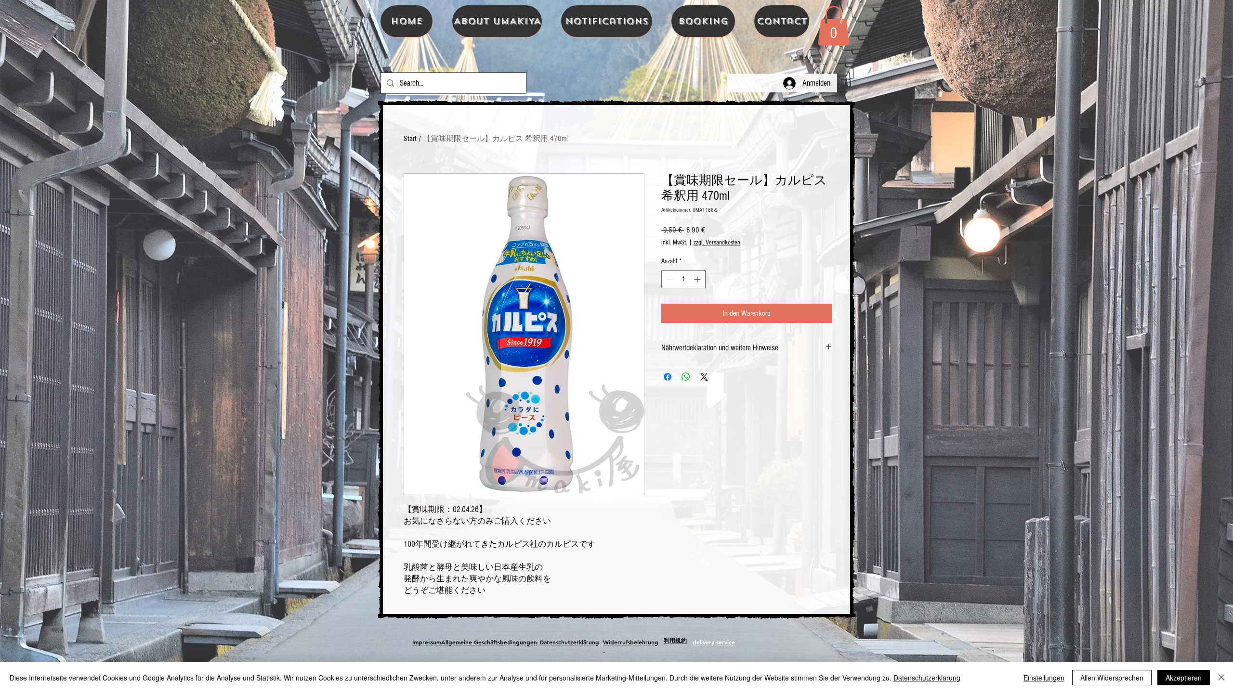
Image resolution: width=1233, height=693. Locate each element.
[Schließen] (1221, 677)
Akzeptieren (1184, 677)
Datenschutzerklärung (926, 677)
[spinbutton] (683, 279)
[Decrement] (669, 279)
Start (410, 138)
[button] (833, 25)
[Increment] (698, 279)
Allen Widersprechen (1111, 677)
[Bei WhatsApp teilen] (686, 377)
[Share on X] (704, 377)
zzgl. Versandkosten (717, 242)
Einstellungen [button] (1043, 677)
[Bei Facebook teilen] (667, 377)
